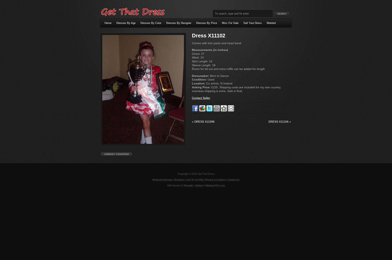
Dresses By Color (150, 23)
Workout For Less (215, 185)
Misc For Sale (230, 23)
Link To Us (191, 180)
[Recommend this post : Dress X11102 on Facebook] (195, 110)
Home (108, 23)
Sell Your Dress (252, 23)
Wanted (271, 23)
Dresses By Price (206, 23)
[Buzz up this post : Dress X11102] (202, 110)
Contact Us (233, 180)
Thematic (188, 185)
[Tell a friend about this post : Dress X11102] (231, 110)
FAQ (201, 180)
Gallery (199, 185)
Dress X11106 (279, 121)
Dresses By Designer (178, 23)
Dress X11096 (203, 121)
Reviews (179, 180)
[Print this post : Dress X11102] (216, 110)
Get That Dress (132, 11)
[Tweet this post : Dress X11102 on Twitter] (209, 110)
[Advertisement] (196, 223)
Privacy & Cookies (215, 180)
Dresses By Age (126, 23)
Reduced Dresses (163, 180)
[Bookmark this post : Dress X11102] (223, 110)
